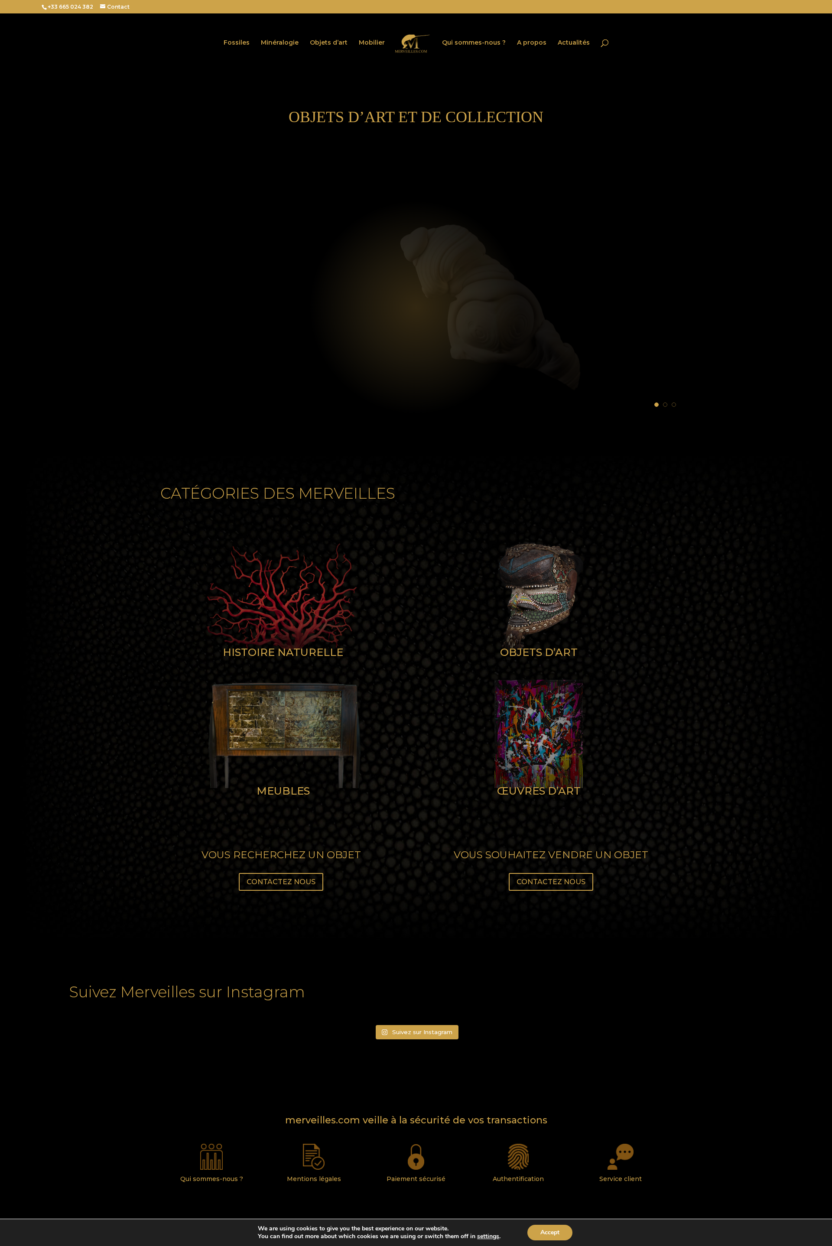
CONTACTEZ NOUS (281, 882)
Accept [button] (549, 1232)
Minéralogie (280, 42)
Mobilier (372, 42)
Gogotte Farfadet (295, 291)
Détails (231, 324)
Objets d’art (329, 42)
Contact (118, 6)
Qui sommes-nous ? (474, 42)
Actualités (574, 42)
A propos (531, 42)
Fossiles (237, 42)
